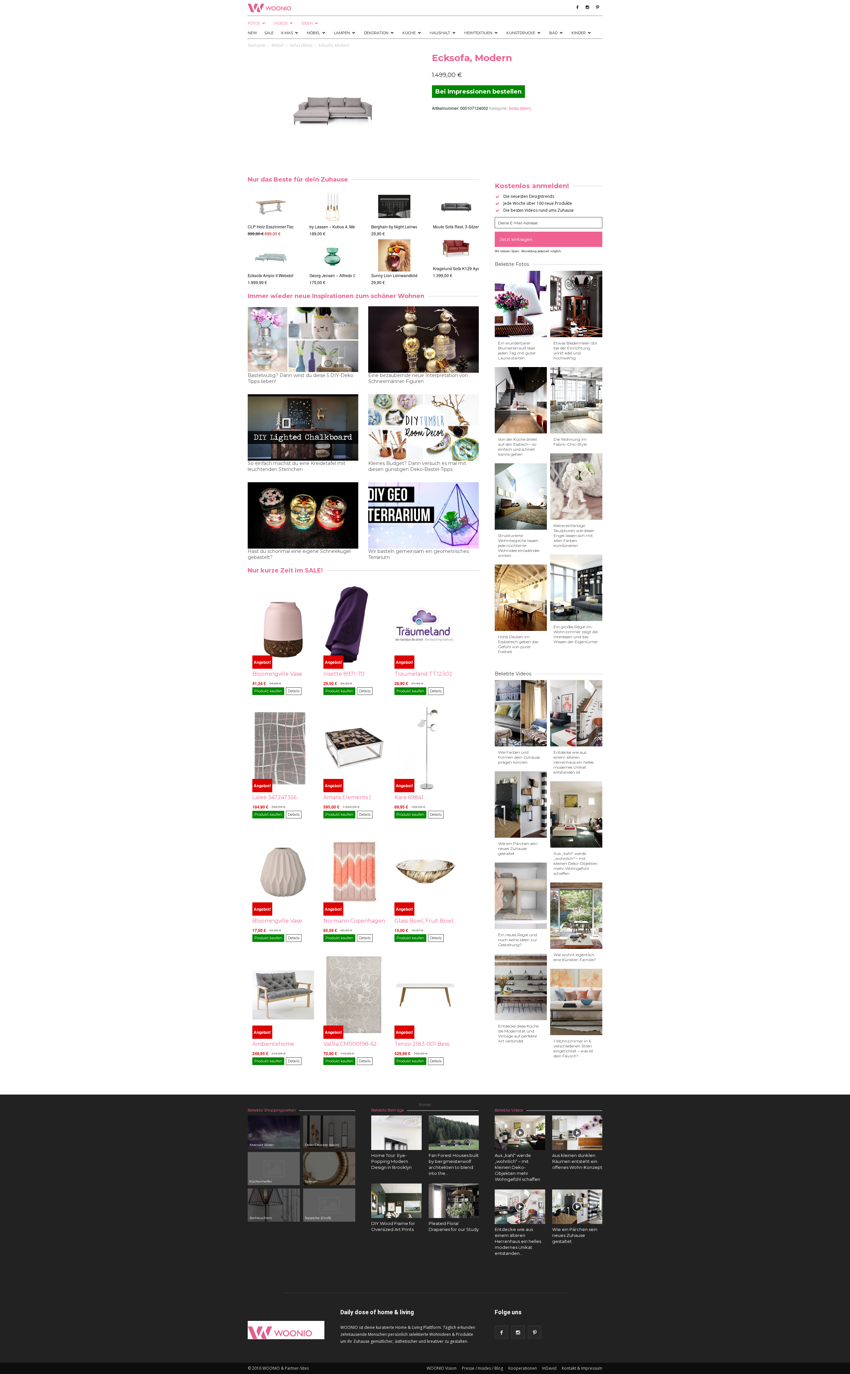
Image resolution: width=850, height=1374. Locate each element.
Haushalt (440, 33)
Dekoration (376, 33)
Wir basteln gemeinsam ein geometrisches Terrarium (418, 554)
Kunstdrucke (520, 33)
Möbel (313, 33)
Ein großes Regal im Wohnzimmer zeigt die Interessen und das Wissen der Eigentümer (575, 634)
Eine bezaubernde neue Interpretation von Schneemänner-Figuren (418, 378)
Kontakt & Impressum (582, 1368)
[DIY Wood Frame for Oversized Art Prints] (396, 1200)
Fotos (254, 23)
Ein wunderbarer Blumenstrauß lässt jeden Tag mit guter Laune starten (517, 350)
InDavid (549, 1368)
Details (293, 691)
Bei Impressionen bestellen (478, 91)
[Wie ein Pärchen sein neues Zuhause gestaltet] (577, 1206)
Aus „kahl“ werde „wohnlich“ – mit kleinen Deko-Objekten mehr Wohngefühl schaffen (575, 863)
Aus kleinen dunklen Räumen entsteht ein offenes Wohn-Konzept (577, 1161)
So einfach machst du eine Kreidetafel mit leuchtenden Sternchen (296, 466)
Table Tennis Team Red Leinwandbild (405, 226)
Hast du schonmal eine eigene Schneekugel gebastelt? (299, 554)
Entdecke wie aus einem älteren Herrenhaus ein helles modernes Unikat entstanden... (518, 1241)
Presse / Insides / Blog (482, 1368)
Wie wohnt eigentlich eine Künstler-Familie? (574, 957)
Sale (269, 33)
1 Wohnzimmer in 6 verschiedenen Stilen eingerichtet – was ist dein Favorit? (573, 1048)
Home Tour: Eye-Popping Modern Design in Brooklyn (391, 1161)
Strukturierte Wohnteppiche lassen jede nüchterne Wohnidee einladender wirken (519, 545)
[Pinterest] (597, 7)
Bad (553, 33)
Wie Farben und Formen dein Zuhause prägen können (519, 757)
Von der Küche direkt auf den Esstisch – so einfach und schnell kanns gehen (517, 447)
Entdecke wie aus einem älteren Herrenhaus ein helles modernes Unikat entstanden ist (573, 762)
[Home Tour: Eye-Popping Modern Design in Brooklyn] (396, 1132)
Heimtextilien (478, 33)
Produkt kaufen (268, 691)
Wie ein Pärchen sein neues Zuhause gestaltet (518, 848)
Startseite (256, 45)
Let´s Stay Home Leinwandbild (399, 275)
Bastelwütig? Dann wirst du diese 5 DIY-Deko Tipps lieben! (300, 378)
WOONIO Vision (442, 1368)
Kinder (578, 33)
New (252, 33)
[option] (270, 238)
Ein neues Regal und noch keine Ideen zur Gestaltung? (517, 939)
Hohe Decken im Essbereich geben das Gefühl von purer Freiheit (518, 644)
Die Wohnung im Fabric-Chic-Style (570, 442)
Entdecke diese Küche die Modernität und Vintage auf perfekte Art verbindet (518, 1033)
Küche (409, 33)
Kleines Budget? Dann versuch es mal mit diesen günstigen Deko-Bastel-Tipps (417, 466)
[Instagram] (587, 7)
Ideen (307, 23)
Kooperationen (522, 1368)
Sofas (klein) (301, 45)
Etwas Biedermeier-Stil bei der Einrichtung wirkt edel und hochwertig (575, 350)
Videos (281, 23)
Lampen (342, 33)
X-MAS (287, 33)
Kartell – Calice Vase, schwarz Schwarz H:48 (349, 226)
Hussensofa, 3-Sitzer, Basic (457, 275)
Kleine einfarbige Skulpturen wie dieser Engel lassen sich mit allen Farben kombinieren (573, 535)
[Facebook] (577, 7)
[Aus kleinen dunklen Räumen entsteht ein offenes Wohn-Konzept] (577, 1132)
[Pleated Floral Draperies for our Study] (454, 1200)
